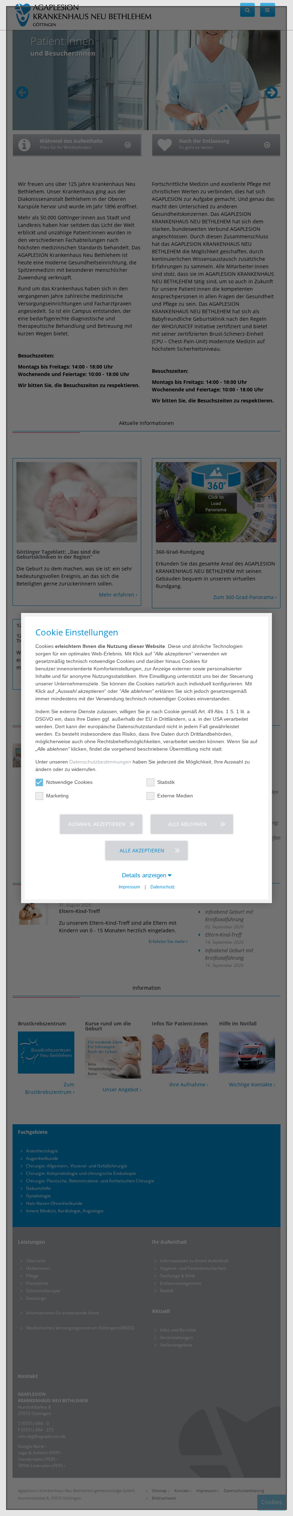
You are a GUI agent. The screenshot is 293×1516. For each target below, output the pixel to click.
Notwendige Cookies (69, 782)
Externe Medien (175, 795)
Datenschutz (162, 886)
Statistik (166, 782)
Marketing (57, 795)
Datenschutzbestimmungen (100, 762)
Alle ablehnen (187, 824)
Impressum (129, 886)
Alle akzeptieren (142, 850)
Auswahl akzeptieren (96, 824)
